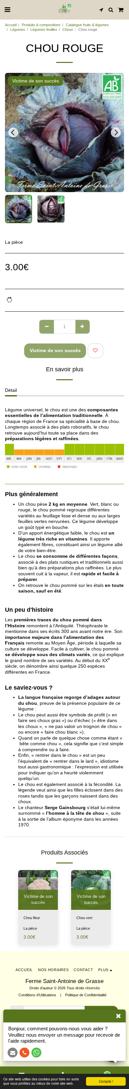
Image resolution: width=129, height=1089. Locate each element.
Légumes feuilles (43, 29)
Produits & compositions (41, 25)
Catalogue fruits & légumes (87, 25)
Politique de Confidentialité (86, 995)
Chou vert (84, 918)
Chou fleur (31, 918)
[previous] (13, 132)
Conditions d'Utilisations (37, 995)
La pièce (30, 928)
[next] (116, 132)
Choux (68, 29)
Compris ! (106, 1081)
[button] (7, 10)
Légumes (17, 29)
